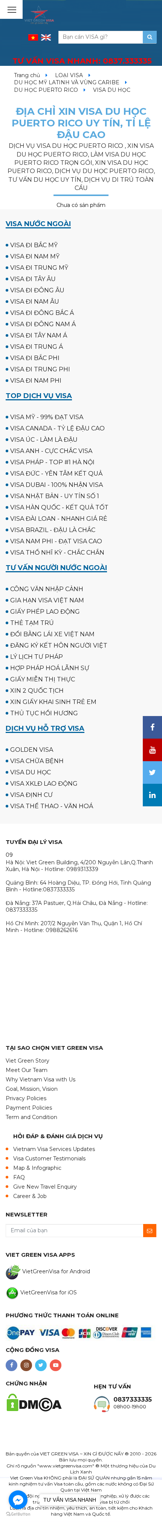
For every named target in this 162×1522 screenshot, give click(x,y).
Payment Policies (29, 1107)
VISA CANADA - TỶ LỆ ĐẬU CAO (57, 428)
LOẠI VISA (69, 75)
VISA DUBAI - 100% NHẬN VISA (56, 484)
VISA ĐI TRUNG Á (36, 346)
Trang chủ (27, 75)
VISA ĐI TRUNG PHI (40, 369)
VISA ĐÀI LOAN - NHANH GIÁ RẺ (58, 518)
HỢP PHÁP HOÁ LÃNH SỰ (49, 668)
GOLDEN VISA (31, 749)
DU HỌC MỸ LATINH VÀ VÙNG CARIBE (66, 82)
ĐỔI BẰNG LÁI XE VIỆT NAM (52, 634)
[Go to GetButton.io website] (18, 1514)
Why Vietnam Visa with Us (40, 1079)
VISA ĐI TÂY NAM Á (38, 335)
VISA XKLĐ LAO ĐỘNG (44, 783)
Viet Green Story (27, 1060)
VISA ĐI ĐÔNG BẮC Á (42, 312)
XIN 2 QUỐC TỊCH (37, 690)
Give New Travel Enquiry (45, 1186)
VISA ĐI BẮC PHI (35, 358)
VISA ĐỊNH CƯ (31, 794)
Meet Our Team (26, 1070)
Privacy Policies (26, 1098)
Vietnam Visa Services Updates (54, 1149)
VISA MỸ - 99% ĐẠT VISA (46, 417)
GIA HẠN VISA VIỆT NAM (47, 600)
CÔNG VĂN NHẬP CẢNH (46, 589)
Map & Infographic (37, 1168)
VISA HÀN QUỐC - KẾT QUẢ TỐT (59, 507)
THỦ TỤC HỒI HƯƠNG (44, 713)
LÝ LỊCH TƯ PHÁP (36, 656)
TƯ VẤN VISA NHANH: (82, 60)
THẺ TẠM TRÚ (32, 622)
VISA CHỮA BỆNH (37, 761)
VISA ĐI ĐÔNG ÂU (37, 290)
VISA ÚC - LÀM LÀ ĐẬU (44, 439)
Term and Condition (31, 1117)
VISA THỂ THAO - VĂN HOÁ (51, 806)
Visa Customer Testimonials (49, 1158)
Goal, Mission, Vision (32, 1089)
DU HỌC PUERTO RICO (46, 90)
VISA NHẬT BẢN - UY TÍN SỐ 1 (54, 496)
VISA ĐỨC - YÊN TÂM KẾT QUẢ (56, 473)
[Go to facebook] (18, 1499)
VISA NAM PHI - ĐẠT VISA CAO (56, 541)
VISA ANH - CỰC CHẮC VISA (51, 451)
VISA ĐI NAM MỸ (35, 256)
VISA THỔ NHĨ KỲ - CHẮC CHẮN (57, 552)
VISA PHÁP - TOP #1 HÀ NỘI (52, 462)
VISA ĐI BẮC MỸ (34, 245)
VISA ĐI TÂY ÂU (33, 279)
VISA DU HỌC (30, 772)
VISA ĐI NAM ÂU (34, 301)
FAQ (19, 1177)
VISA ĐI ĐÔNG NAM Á (43, 324)
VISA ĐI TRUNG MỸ (39, 267)
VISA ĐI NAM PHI (35, 380)
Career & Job (30, 1196)
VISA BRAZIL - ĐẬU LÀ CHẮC (52, 530)
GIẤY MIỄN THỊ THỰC (42, 679)
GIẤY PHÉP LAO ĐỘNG (45, 611)
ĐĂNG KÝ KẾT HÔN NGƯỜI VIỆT (58, 645)
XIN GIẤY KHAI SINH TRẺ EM (53, 702)
